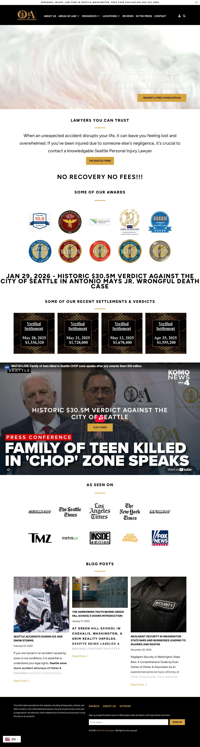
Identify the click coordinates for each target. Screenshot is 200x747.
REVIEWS (128, 16)
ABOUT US (50, 16)
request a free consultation (162, 97)
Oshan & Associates (105, 730)
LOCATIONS (110, 16)
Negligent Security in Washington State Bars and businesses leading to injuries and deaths (158, 640)
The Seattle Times (100, 160)
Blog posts (100, 564)
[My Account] (180, 16)
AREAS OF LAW (67, 16)
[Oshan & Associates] (27, 15)
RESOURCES (89, 16)
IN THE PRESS (144, 16)
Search (94, 706)
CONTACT (160, 16)
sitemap (125, 706)
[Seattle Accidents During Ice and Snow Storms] (41, 604)
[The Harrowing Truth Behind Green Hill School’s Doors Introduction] (100, 592)
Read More (21, 681)
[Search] (184, 16)
